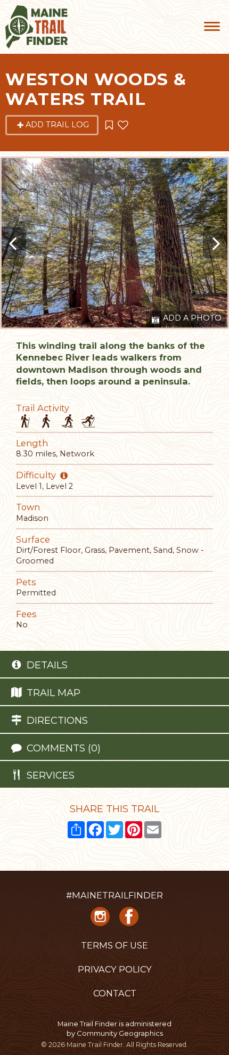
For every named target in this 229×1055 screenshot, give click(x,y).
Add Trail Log (57, 124)
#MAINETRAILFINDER (114, 895)
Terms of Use (114, 945)
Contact (114, 993)
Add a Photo (191, 318)
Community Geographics (120, 1033)
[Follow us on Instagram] (100, 919)
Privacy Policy (115, 969)
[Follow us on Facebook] (129, 919)
